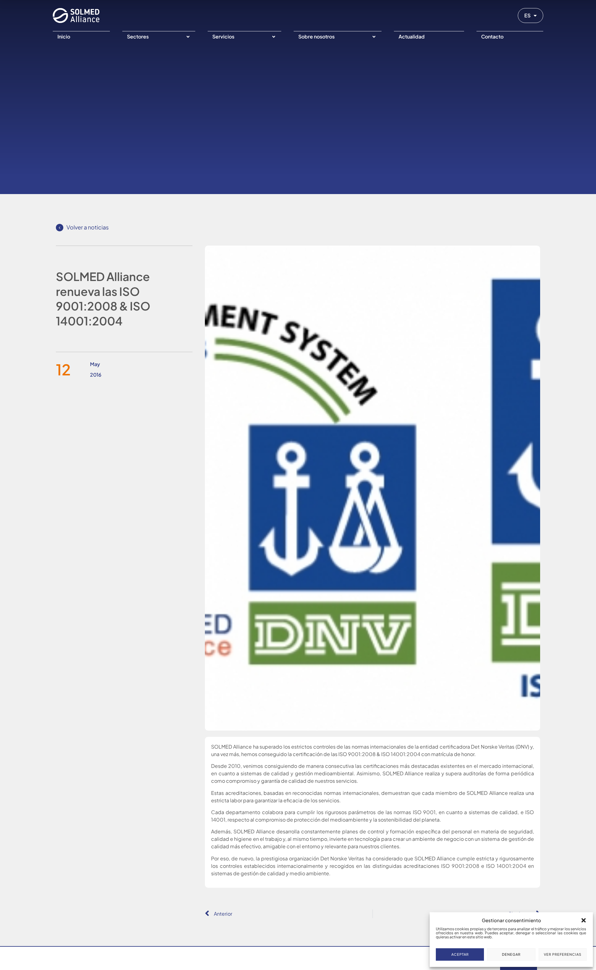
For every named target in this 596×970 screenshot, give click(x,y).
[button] (583, 920)
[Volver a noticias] (59, 227)
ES (527, 15)
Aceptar (460, 954)
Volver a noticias (87, 227)
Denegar (511, 954)
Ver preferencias (562, 954)
